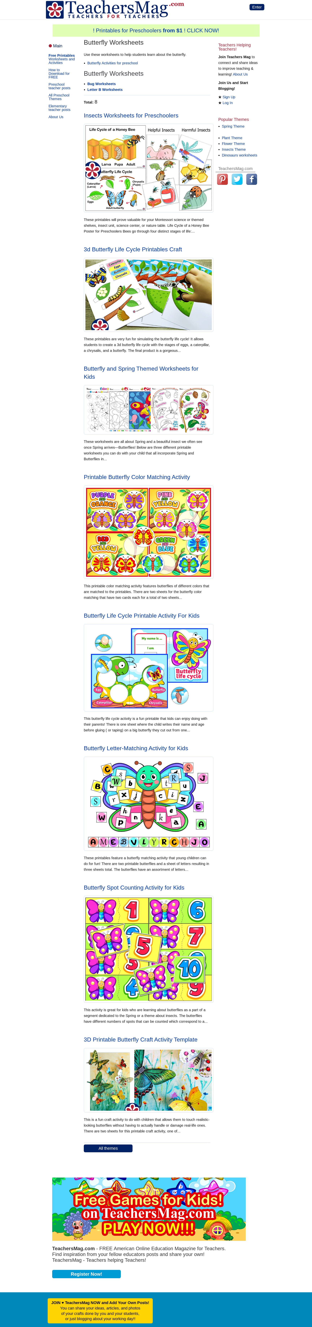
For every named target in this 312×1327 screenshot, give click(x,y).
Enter (257, 7)
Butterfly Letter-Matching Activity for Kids (136, 748)
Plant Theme (232, 138)
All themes (108, 1148)
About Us (56, 117)
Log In (228, 103)
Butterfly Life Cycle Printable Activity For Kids (142, 615)
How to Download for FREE (59, 73)
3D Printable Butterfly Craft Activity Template (141, 1039)
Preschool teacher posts (59, 86)
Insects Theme (234, 149)
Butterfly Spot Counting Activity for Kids (134, 887)
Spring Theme (233, 126)
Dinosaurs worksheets (239, 155)
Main (57, 45)
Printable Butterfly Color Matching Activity (137, 477)
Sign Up (229, 97)
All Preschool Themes (59, 97)
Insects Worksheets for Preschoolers (131, 115)
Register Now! (86, 1274)
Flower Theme (233, 144)
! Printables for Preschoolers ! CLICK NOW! (156, 30)
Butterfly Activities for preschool (112, 63)
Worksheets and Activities (62, 59)
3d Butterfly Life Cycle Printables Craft (133, 249)
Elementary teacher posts (59, 108)
